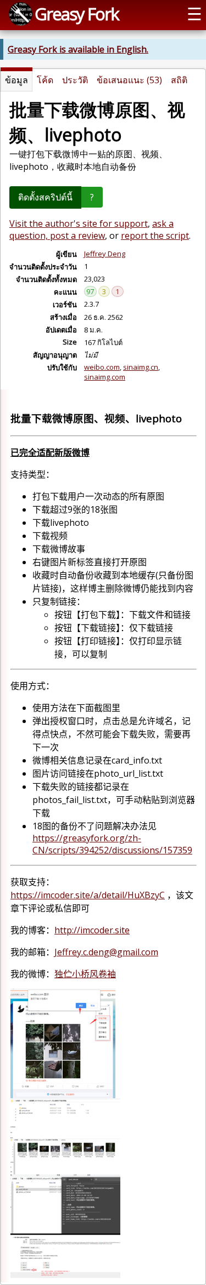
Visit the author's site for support (78, 223)
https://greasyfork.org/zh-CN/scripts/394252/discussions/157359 (112, 844)
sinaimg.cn (140, 367)
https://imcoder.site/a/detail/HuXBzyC (87, 895)
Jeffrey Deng (104, 254)
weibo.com (102, 367)
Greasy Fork (77, 13)
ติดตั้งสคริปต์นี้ (45, 197)
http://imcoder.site (92, 930)
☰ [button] (194, 13)
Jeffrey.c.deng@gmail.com (106, 952)
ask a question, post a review (91, 229)
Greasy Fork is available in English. (78, 49)
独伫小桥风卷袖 (85, 974)
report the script (155, 236)
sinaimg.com (104, 377)
